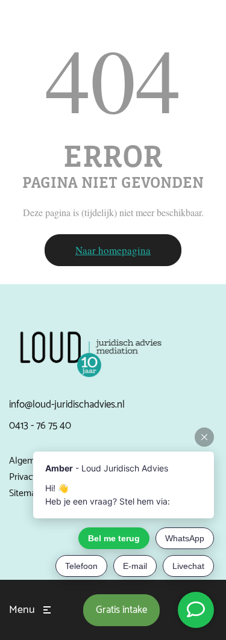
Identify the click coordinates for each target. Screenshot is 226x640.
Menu (22, 610)
